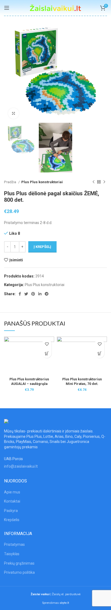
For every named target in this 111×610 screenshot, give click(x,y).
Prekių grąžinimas (19, 563)
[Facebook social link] (20, 293)
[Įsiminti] (46, 344)
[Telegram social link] (46, 293)
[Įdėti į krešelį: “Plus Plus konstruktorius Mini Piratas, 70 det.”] (99, 353)
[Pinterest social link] (33, 293)
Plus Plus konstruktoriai (42, 182)
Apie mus (12, 492)
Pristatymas (14, 544)
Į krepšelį (42, 247)
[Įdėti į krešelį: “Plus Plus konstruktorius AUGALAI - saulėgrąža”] (46, 353)
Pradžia (10, 182)
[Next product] (104, 182)
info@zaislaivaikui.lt (21, 466)
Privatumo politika (19, 572)
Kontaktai (12, 501)
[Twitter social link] (26, 293)
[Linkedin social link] (40, 293)
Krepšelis (11, 520)
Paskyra (11, 510)
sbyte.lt (64, 603)
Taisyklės (11, 554)
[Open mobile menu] (6, 7)
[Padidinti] (13, 113)
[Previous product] (93, 182)
